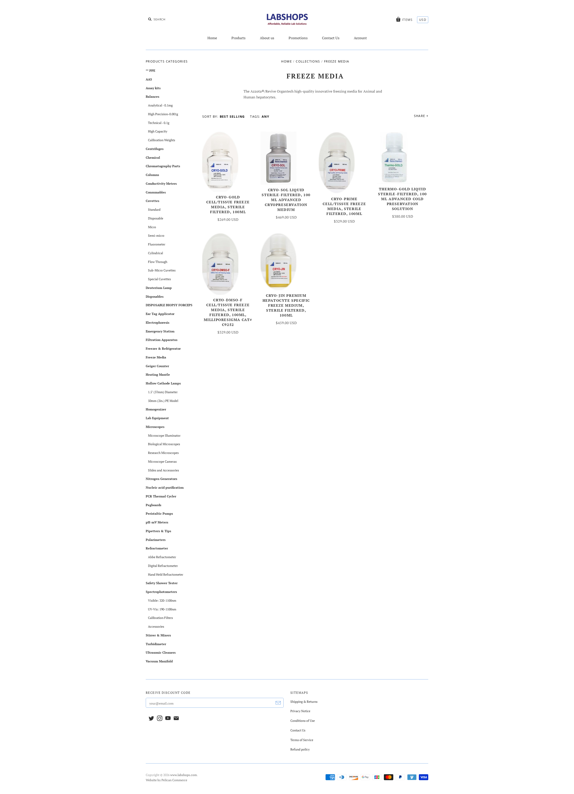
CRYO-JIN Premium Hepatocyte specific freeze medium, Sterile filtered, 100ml (286, 305)
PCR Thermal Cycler (161, 496)
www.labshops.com (183, 775)
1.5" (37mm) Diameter (163, 392)
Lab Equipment (157, 418)
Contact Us (330, 37)
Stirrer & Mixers (158, 635)
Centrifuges (154, 149)
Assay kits (153, 88)
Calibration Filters (160, 618)
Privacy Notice (300, 711)
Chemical (153, 157)
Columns (152, 175)
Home (212, 37)
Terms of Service (301, 740)
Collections (308, 61)
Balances (152, 96)
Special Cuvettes (159, 279)
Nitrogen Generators (161, 479)
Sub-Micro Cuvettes (162, 270)
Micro (152, 227)
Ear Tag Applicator (160, 314)
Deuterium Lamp (159, 288)
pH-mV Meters (157, 522)
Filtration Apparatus (161, 340)
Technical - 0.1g (158, 123)
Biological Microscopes (164, 444)
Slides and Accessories (163, 470)
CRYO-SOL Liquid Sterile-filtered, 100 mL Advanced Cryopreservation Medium (286, 199)
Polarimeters (155, 540)
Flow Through (157, 262)
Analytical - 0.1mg (160, 105)
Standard (154, 209)
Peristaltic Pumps (159, 513)
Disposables (154, 296)
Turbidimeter (156, 644)
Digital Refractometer (163, 566)
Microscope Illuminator (164, 435)
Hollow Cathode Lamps (163, 383)
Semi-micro (156, 235)
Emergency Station (160, 331)
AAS (149, 79)
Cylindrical (155, 253)
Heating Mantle (158, 374)
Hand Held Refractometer (165, 574)
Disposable (155, 218)
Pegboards (153, 505)
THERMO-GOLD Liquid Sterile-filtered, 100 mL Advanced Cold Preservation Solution (402, 199)
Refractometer (157, 548)
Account (360, 37)
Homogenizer (156, 409)
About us (267, 37)
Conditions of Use (302, 720)
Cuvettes (152, 201)
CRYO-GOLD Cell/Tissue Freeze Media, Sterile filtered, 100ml (228, 204)
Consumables (156, 192)
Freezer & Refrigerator (163, 348)
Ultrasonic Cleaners (161, 652)
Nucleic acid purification (165, 487)
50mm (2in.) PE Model (163, 401)
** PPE (150, 70)
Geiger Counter (157, 366)
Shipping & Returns (303, 701)
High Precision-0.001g (163, 114)
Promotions (298, 37)
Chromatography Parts (163, 166)
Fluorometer (156, 244)
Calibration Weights (161, 140)
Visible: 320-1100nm (162, 600)
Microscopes (155, 427)
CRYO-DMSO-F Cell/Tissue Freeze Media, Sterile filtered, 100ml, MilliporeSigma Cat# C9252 (228, 312)
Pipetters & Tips (158, 531)
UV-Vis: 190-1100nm (162, 609)
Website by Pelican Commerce (166, 780)
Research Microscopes (163, 453)
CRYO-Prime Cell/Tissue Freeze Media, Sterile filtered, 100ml (344, 206)
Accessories (156, 626)
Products (238, 37)
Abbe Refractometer (162, 557)
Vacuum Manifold (159, 661)
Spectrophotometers (161, 592)
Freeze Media (156, 357)
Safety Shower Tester (162, 583)
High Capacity (157, 131)
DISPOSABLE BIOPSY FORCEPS (169, 305)
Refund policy (300, 749)
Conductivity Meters (161, 183)
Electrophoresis (157, 322)
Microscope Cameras (162, 461)
